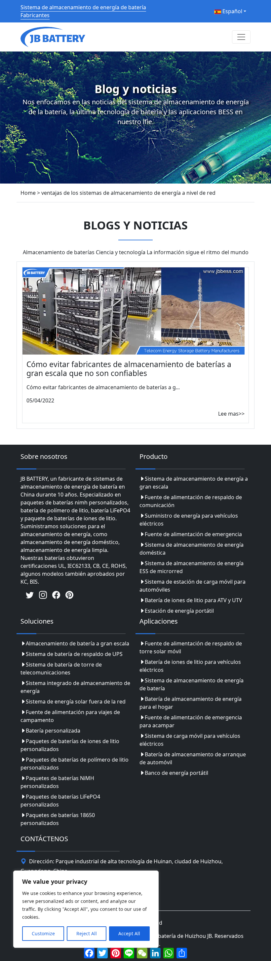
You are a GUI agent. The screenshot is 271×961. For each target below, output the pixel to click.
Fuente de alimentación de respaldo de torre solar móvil (190, 647)
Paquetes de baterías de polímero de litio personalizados (74, 763)
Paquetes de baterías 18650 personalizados (57, 819)
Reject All (86, 933)
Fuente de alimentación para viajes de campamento (70, 716)
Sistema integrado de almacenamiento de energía (75, 687)
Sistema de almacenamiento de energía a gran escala (193, 482)
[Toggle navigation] (241, 37)
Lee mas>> (231, 413)
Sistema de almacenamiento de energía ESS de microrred (191, 567)
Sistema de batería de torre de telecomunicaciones (61, 668)
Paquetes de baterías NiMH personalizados (57, 782)
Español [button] (231, 11)
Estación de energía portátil (179, 610)
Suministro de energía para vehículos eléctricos (188, 519)
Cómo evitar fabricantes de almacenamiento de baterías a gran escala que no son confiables (128, 368)
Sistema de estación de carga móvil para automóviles (192, 585)
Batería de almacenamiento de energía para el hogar (190, 702)
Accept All (129, 933)
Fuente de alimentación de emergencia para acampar (190, 721)
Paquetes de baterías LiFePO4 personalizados (60, 800)
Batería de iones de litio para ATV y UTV (193, 600)
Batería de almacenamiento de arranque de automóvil (192, 758)
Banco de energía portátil (176, 772)
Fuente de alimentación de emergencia (193, 534)
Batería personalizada (53, 730)
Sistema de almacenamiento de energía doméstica (191, 548)
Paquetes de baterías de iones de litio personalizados (69, 745)
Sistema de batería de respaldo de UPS (74, 654)
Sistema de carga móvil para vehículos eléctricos (189, 739)
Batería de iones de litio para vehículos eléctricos (190, 665)
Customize (43, 933)
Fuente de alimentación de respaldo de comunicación (190, 501)
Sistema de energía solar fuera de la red (76, 701)
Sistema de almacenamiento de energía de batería (191, 684)
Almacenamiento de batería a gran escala (77, 643)
